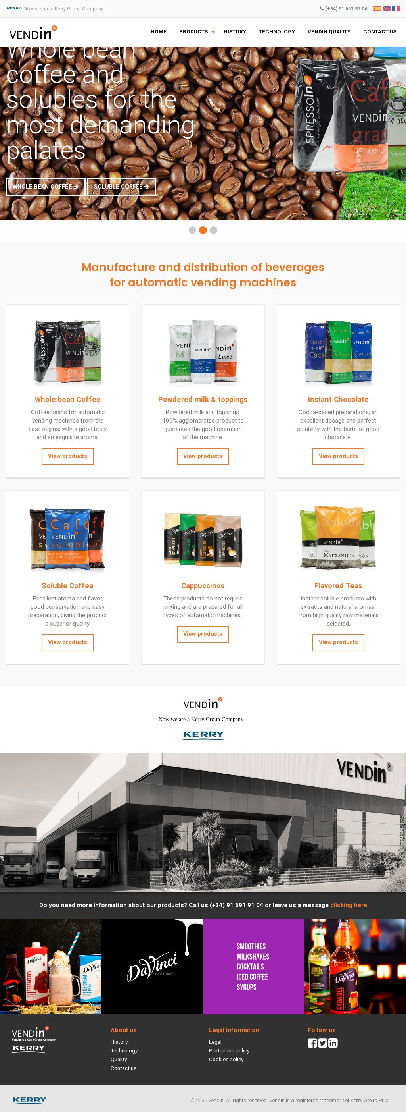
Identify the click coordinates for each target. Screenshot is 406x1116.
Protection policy (229, 1050)
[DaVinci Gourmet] (203, 966)
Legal (215, 1042)
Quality (119, 1059)
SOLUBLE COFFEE (119, 186)
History (235, 31)
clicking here (348, 905)
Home (159, 31)
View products (67, 456)
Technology (277, 31)
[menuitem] (158, 32)
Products (193, 31)
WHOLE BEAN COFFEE (43, 186)
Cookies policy (226, 1059)
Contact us (379, 31)
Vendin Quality (329, 31)
